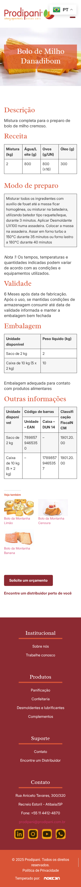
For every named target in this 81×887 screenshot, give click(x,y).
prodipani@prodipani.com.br (42, 821)
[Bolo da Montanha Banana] (19, 537)
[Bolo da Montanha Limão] (19, 507)
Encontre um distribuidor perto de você (38, 593)
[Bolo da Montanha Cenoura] (53, 507)
